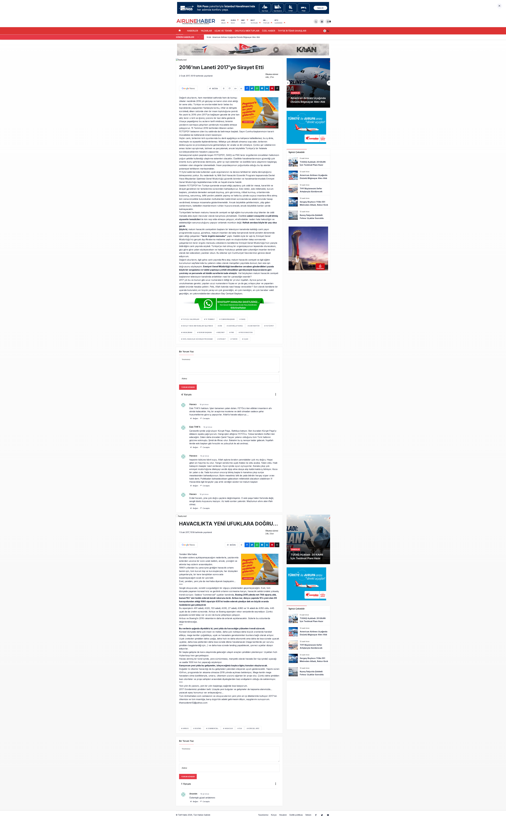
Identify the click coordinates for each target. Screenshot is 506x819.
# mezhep (221, 332)
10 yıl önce (204, 404)
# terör (234, 339)
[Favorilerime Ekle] (223, 88)
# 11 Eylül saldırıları (190, 319)
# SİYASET (222, 339)
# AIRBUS (185, 728)
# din (220, 326)
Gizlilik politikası (296, 815)
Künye (274, 815)
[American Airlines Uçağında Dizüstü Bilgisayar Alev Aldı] (308, 175)
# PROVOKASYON (245, 332)
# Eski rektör (253, 326)
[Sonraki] (202, 37)
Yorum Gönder (188, 387)
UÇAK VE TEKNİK (223, 30)
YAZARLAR (206, 30)
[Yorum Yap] (229, 88)
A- (241, 88)
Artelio (214, 815)
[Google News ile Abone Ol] (188, 88)
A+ (235, 88)
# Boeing (197, 728)
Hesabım (283, 815)
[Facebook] (316, 815)
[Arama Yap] (316, 21)
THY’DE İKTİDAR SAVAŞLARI (292, 30)
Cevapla (206, 418)
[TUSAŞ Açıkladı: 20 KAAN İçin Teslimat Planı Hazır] (308, 162)
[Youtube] (328, 815)
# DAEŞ (242, 319)
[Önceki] (198, 37)
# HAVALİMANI (186, 332)
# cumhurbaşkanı (227, 319)
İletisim (308, 815)
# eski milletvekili (235, 326)
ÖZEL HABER (268, 30)
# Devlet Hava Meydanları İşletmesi (197, 326)
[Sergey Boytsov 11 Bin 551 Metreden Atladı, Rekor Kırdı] (308, 201)
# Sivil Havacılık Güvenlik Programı (197, 339)
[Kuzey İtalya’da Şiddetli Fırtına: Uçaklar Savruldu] (308, 215)
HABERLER (192, 30)
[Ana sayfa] (179, 30)
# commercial (212, 728)
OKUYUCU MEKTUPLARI (247, 30)
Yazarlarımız (263, 815)
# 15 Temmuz (209, 319)
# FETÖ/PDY (269, 326)
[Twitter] (322, 815)
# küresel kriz (253, 728)
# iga (240, 728)
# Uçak (245, 339)
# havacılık (228, 728)
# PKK (231, 332)
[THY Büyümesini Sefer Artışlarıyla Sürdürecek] (308, 188)
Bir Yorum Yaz (186, 351)
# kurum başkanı (204, 332)
